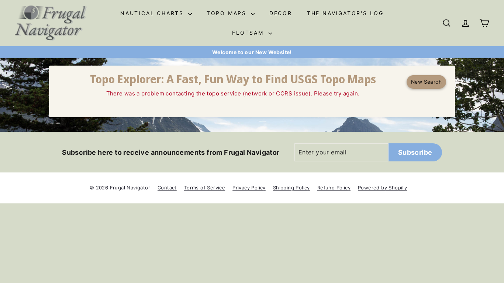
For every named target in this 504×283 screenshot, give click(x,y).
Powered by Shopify (382, 188)
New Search (426, 82)
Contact (167, 188)
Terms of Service (204, 188)
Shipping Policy (291, 188)
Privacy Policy (249, 188)
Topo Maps (228, 13)
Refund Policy (334, 188)
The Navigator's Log (345, 13)
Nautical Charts (153, 13)
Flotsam (249, 32)
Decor (280, 13)
